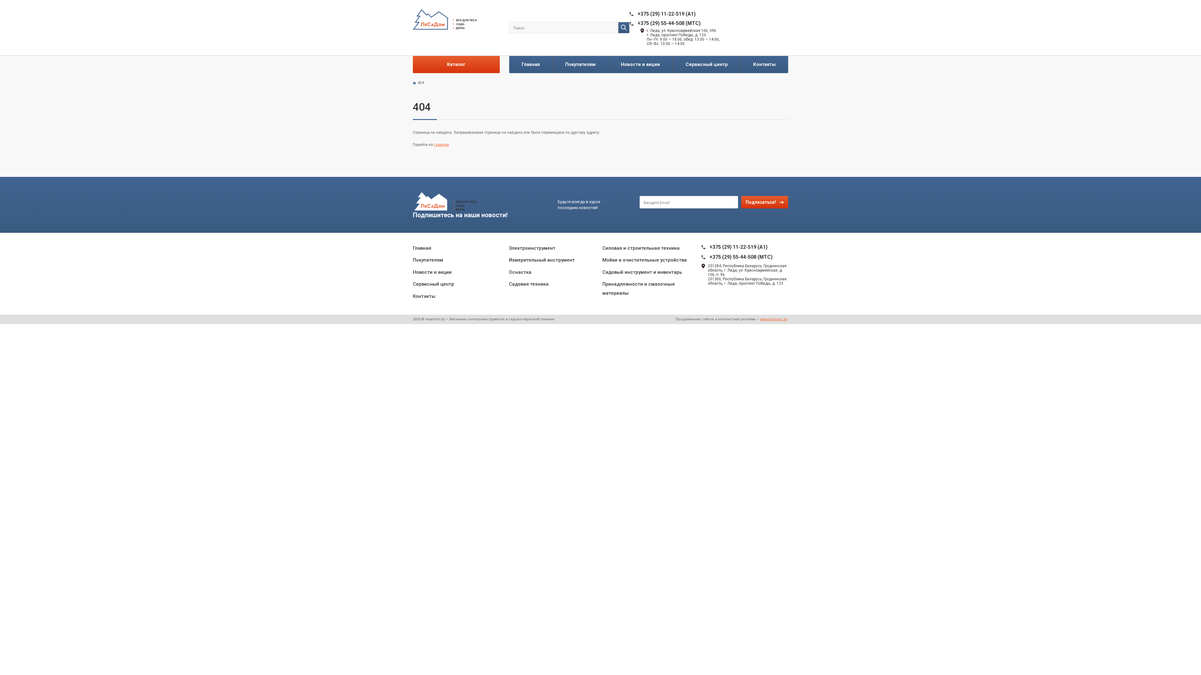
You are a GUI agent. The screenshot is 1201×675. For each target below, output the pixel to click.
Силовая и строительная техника (641, 248)
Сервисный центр (707, 64)
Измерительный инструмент (542, 260)
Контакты (764, 64)
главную (441, 144)
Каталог (456, 64)
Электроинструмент (532, 248)
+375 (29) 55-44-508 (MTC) (669, 23)
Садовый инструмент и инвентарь (642, 272)
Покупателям (580, 64)
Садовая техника (529, 284)
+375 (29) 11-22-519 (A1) (666, 14)
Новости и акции (640, 64)
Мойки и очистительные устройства (644, 260)
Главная (531, 64)
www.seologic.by (773, 319)
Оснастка (520, 272)
